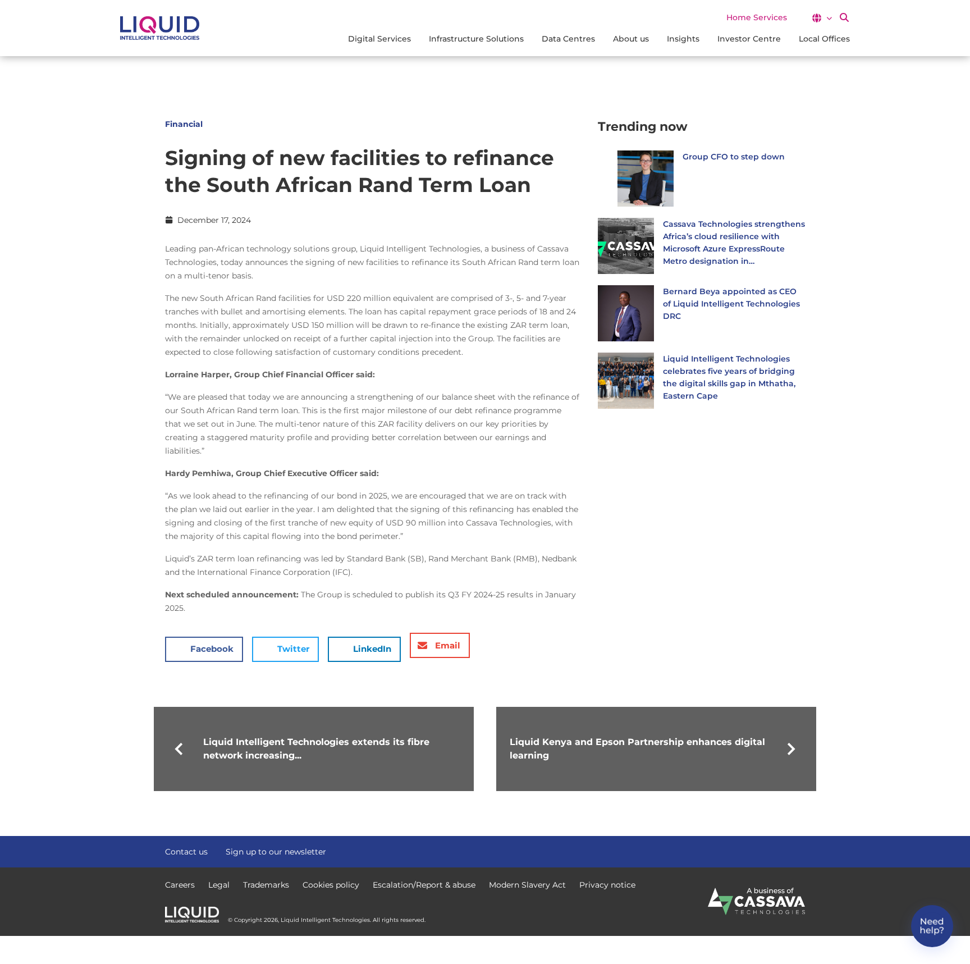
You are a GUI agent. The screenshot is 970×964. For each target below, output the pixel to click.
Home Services (756, 17)
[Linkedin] (799, 850)
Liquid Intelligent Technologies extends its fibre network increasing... (316, 749)
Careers (180, 885)
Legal (219, 885)
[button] (821, 18)
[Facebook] (759, 850)
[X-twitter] (779, 850)
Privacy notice (607, 885)
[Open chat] (932, 926)
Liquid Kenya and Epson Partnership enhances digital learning (637, 749)
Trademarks (266, 885)
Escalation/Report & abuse (424, 885)
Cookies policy (331, 885)
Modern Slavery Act (527, 885)
